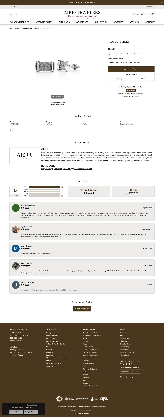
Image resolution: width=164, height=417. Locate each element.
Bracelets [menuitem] (49, 355)
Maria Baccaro (26, 246)
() (62, 187)
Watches (118, 22)
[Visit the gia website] (69, 399)
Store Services (125, 344)
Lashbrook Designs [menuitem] (90, 358)
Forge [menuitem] (85, 344)
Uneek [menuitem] (85, 383)
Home (10, 28)
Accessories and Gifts (26, 28)
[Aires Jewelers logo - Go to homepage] (82, 14)
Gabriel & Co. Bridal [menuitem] (90, 352)
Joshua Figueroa (27, 282)
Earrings (49, 169)
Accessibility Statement (99, 406)
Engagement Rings (19, 22)
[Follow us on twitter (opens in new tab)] (10, 6)
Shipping (119, 79)
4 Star (26, 189)
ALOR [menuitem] (85, 338)
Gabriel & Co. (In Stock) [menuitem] (91, 350)
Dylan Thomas (26, 227)
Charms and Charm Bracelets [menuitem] (56, 358)
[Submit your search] (11, 14)
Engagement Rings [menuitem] (53, 333)
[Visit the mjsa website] (104, 399)
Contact (150, 22)
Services (134, 22)
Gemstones (82, 22)
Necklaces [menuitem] (50, 352)
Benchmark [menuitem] (87, 341)
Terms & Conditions (127, 352)
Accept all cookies (31, 412)
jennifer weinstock (28, 205)
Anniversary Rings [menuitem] (52, 341)
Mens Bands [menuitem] (50, 338)
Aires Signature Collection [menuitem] (92, 336)
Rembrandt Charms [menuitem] (90, 369)
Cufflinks (36, 28)
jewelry (17, 28)
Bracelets (67, 169)
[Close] (161, 2)
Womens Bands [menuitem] (52, 336)
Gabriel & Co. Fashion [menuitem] (90, 355)
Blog (121, 336)
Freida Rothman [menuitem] (89, 347)
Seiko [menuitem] (85, 372)
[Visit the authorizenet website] (59, 399)
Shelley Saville (26, 263)
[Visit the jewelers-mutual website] (82, 399)
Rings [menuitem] (48, 347)
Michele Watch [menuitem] (88, 363)
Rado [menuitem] (85, 366)
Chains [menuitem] (48, 361)
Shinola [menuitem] (85, 375)
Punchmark (85, 413)
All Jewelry (101, 22)
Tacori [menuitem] (85, 380)
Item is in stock (131, 90)
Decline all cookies (15, 412)
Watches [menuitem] (49, 366)
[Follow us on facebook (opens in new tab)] (14, 6)
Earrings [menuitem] (49, 350)
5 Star (26, 187)
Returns (143, 79)
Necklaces (58, 169)
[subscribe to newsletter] (138, 371)
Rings (43, 169)
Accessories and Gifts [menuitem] (54, 363)
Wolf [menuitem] (84, 389)
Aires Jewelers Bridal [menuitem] (90, 333)
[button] (151, 7)
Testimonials (124, 350)
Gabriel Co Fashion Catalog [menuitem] (55, 344)
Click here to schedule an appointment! (82, 2)
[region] (57, 65)
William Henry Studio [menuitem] (90, 386)
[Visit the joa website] (94, 399)
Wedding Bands (44, 22)
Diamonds (64, 22)
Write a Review (82, 308)
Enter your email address (129, 367)
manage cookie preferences (22, 407)
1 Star (26, 196)
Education (123, 341)
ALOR (85, 124)
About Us (123, 333)
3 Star (26, 191)
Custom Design (125, 338)
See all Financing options (115, 58)
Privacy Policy (124, 355)
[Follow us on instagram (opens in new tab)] (18, 6)
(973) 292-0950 (57, 104)
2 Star (26, 194)
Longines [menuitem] (86, 361)
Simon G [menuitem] (86, 377)
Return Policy (124, 347)
